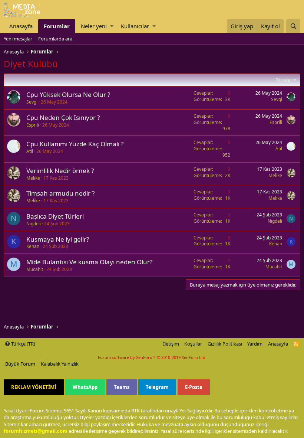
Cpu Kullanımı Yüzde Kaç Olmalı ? (74, 144)
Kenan (32, 246)
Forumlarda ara (55, 38)
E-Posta (193, 387)
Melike (33, 178)
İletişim (171, 343)
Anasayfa (21, 26)
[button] (111, 26)
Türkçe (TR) (22, 343)
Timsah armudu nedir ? (60, 193)
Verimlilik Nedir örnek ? (60, 170)
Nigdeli (33, 223)
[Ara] (293, 26)
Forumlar (57, 26)
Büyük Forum (20, 363)
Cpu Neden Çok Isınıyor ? (63, 117)
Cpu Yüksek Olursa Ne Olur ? (68, 94)
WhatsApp (85, 387)
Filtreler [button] (283, 79)
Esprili (32, 125)
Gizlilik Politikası (225, 343)
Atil (29, 151)
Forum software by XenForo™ (152, 357)
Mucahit (34, 269)
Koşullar (193, 343)
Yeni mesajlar (18, 38)
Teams (121, 387)
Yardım (254, 343)
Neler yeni (94, 26)
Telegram (157, 387)
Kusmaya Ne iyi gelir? (57, 239)
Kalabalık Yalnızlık (60, 363)
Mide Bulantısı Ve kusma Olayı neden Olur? (89, 262)
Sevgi (31, 102)
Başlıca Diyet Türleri (55, 216)
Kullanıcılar (135, 26)
